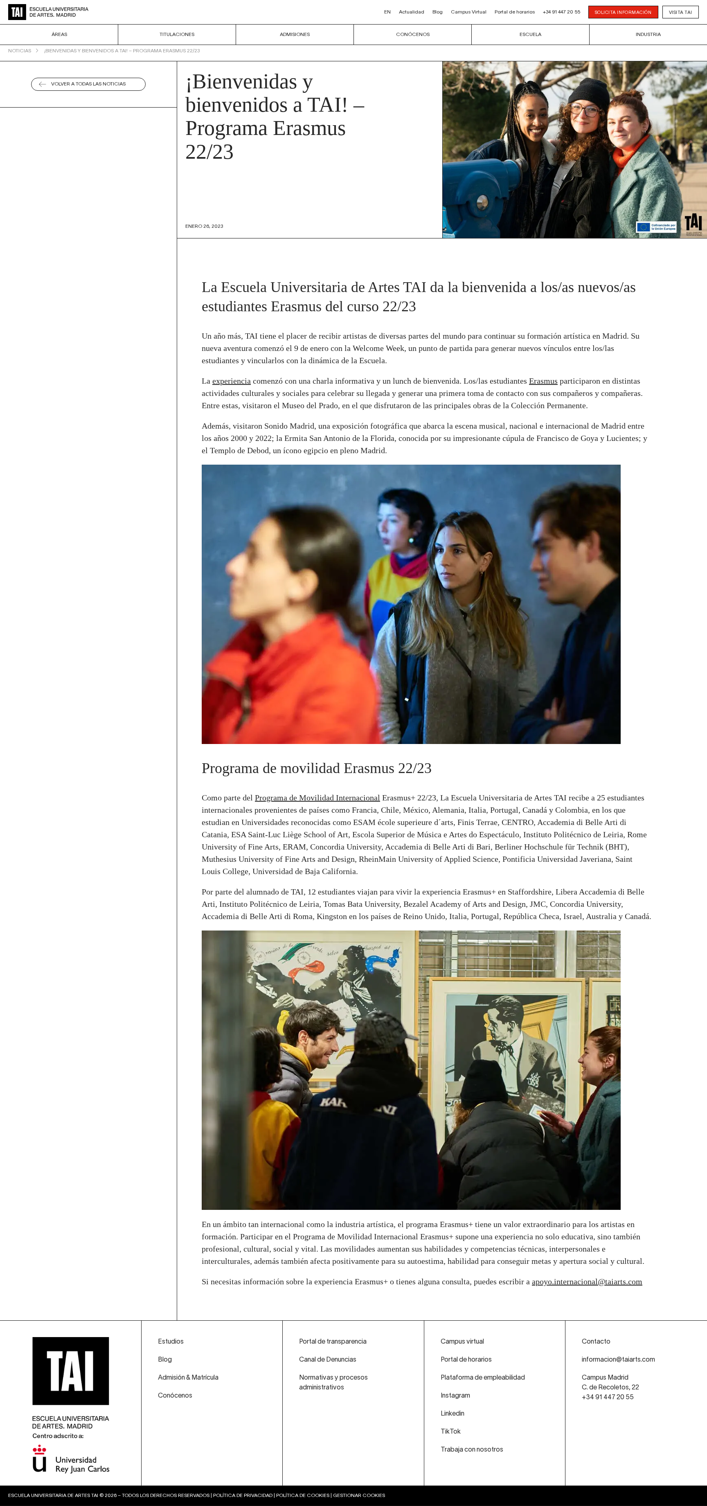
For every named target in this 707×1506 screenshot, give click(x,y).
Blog (437, 12)
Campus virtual (462, 1342)
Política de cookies (302, 1495)
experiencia (231, 380)
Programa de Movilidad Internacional (317, 797)
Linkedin (452, 1414)
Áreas (59, 34)
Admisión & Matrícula (188, 1378)
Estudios (171, 1342)
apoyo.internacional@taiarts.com (587, 1281)
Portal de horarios (515, 12)
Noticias (19, 51)
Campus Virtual (468, 12)
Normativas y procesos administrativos (333, 1383)
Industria (648, 34)
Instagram (455, 1396)
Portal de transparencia (333, 1342)
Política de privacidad (242, 1495)
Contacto (596, 1342)
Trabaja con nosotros (472, 1450)
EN (387, 12)
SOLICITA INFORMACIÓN (623, 13)
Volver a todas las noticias (88, 84)
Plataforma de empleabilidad (483, 1378)
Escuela (530, 34)
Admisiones (295, 34)
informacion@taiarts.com (618, 1360)
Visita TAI (681, 13)
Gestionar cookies (359, 1495)
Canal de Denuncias (327, 1360)
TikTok (451, 1432)
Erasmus (543, 380)
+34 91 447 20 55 (561, 12)
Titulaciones (177, 34)
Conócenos (413, 34)
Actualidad (411, 12)
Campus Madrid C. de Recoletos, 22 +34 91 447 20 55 (610, 1387)
